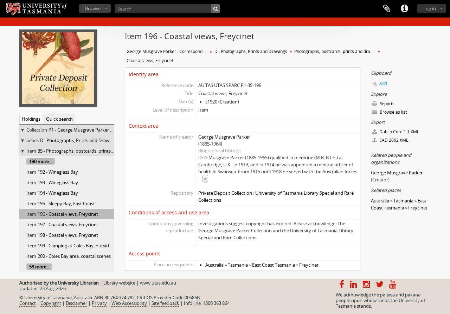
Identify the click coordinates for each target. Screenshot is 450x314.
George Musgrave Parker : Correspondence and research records (168, 51)
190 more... (40, 161)
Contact (27, 303)
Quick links (404, 9)
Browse (93, 8)
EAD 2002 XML (393, 140)
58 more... (39, 266)
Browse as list (393, 112)
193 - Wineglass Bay (58, 182)
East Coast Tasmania (273, 265)
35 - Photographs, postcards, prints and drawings (89, 151)
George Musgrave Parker (224, 137)
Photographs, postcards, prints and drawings (335, 51)
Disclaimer (76, 303)
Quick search (59, 119)
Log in (429, 8)
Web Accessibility (129, 303)
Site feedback (165, 303)
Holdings (31, 119)
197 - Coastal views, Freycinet (68, 224)
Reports (386, 104)
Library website (119, 283)
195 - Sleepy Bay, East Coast (66, 203)
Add (383, 83)
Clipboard (387, 9)
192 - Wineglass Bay (58, 172)
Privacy (99, 303)
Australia (214, 265)
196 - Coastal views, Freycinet (68, 214)
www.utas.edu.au (158, 283)
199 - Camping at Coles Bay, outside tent (79, 245)
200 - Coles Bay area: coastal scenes (74, 256)
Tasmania (238, 265)
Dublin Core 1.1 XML (398, 132)
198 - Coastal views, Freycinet (68, 235)
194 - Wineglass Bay (58, 193)
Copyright (50, 303)
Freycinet (309, 265)
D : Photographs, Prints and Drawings (79, 140)
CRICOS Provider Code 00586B (168, 297)
